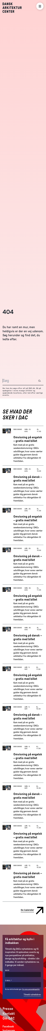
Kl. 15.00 (39, 470)
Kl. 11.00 (39, 430)
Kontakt (9, 1013)
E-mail (13, 980)
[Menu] (39, 6)
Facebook (8, 1026)
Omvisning (17, 429)
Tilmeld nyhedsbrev (32, 995)
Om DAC (9, 1018)
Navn (7, 970)
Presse (8, 1009)
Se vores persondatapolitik (31, 989)
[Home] (14, 8)
